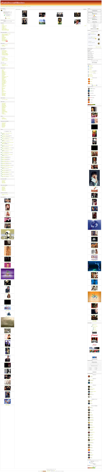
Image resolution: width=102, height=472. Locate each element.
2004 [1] (77, 17)
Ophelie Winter (4, 79)
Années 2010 (3, 189)
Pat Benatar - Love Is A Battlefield (6, 165)
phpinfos (3, 59)
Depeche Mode (4, 80)
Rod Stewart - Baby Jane (5, 135)
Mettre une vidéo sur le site (5, 29)
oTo (90, 449)
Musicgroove (4, 134)
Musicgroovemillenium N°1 (5, 35)
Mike (91, 444)
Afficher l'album (8, 203)
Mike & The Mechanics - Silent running (7, 154)
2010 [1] (25, 17)
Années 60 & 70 (4, 122)
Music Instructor (4, 93)
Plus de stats (94, 85)
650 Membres (91, 65)
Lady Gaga (3, 69)
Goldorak (3, 36)
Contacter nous (4, 28)
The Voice (3, 113)
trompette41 (91, 419)
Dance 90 (3, 127)
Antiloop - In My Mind (4, 157)
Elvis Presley (3, 83)
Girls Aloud (3, 75)
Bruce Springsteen (4, 81)
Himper (91, 81)
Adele (2, 89)
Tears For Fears (4, 85)
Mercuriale (3, 38)
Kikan (91, 104)
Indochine (3, 90)
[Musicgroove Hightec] (94, 326)
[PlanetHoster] (94, 324)
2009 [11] (42, 17)
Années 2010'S (4, 105)
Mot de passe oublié (7, 16)
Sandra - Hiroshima (4, 159)
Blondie (3, 84)
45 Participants (91, 76)
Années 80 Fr (3, 123)
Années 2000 (3, 125)
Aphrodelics (3, 94)
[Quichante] (94, 333)
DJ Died (3, 138)
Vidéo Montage (4, 107)
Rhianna (3, 70)
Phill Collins (3, 73)
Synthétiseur (3, 110)
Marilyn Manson (4, 91)
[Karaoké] (94, 342)
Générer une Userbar (5, 53)
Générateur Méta (4, 50)
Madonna (3, 71)
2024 (93, 104)
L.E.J (2, 92)
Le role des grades (4, 25)
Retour (85, 25)
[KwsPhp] (94, 327)
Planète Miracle (4, 37)
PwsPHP (3, 45)
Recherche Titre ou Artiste (5, 30)
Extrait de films (4, 118)
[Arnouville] (94, 329)
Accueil (2, 6)
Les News (3, 26)
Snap (91, 386)
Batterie (3, 112)
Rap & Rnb (3, 126)
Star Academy (4, 109)
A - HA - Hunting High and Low (6, 152)
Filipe (54, 470)
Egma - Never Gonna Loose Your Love (7, 145)
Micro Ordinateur (4, 40)
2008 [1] (60, 17)
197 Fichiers (90, 66)
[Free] (94, 336)
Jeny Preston (3, 95)
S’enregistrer (24, 6)
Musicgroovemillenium (5, 34)
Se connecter (28, 6)
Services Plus (4, 64)
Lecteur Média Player (4, 58)
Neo (90, 396)
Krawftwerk (3, 72)
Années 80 (3, 187)
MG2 (91, 452)
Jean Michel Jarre (4, 77)
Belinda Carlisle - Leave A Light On (6, 161)
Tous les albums (7, 405)
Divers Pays (3, 108)
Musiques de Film (4, 106)
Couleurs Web (4, 52)
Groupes (3, 27)
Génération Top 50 (4, 39)
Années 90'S (3, 104)
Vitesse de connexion (4, 60)
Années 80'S (3, 103)
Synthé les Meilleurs (4, 111)
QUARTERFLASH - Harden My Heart (7, 167)
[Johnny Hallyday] (94, 330)
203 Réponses (91, 75)
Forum (12, 6)
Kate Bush (3, 78)
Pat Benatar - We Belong (5, 163)
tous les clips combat (4, 99)
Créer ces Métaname (4, 51)
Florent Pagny (4, 86)
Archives (9, 6)
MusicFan (91, 414)
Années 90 (3, 124)
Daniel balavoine (92, 439)
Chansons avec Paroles (5, 194)
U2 (2, 87)
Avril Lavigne (3, 74)
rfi (90, 409)
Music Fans (91, 454)
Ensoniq (91, 400)
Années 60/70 (4, 180)
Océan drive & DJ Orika (5, 76)
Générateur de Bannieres (5, 54)
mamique (91, 79)
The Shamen (3, 82)
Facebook (3, 65)
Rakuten (94, 353)
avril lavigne (91, 434)
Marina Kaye (3, 88)
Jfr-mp (91, 457)
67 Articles (90, 68)
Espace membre (5, 6)
